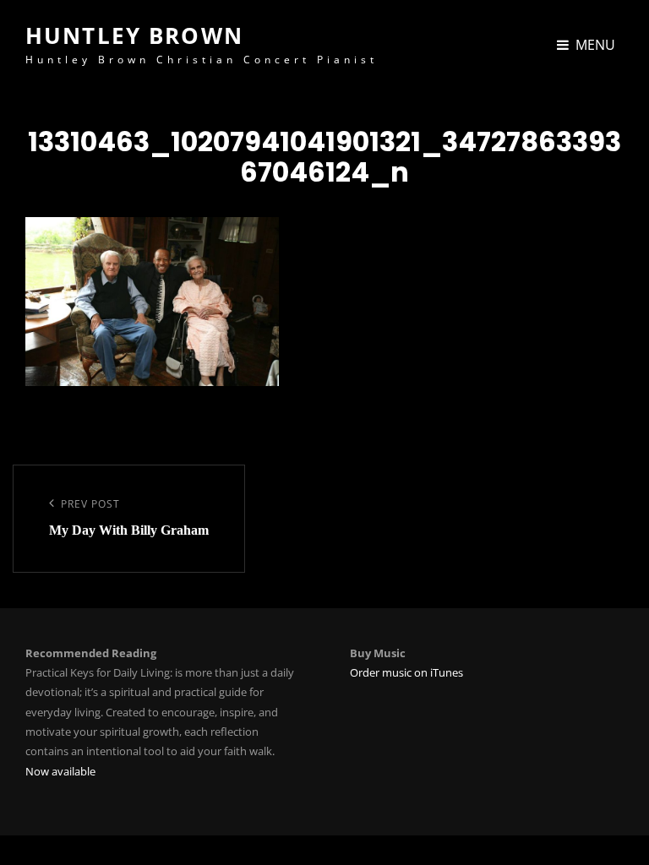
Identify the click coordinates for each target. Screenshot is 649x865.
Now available (60, 771)
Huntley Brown (134, 35)
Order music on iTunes (406, 672)
